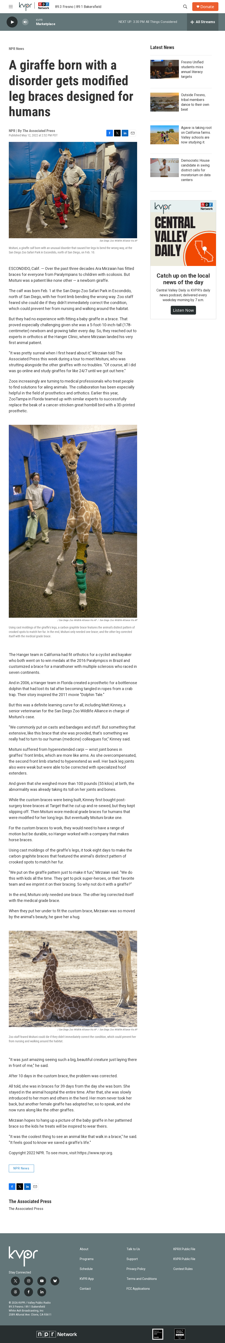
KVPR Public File (184, 1259)
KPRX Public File (184, 1249)
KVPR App (87, 1279)
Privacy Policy (136, 1269)
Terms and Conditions (142, 1279)
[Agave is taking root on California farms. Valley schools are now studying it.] (164, 134)
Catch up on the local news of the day (183, 279)
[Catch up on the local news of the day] (183, 233)
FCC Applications (138, 1288)
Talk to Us (133, 1249)
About (84, 1249)
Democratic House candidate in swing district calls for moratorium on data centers (195, 170)
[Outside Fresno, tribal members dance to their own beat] (164, 102)
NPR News (16, 48)
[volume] (25, 22)
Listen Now (183, 310)
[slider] (32, 22)
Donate (207, 6)
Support (132, 1259)
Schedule (86, 1269)
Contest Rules (183, 1269)
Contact (85, 1288)
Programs (87, 1259)
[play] (12, 22)
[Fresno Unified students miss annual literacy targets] (164, 69)
